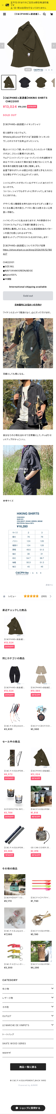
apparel (6, 1052)
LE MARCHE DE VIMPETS (15, 1025)
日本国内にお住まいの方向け (28, 304)
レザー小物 (7, 998)
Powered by (25, 1085)
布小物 (5, 989)
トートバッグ (8, 1034)
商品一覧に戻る (28, 1066)
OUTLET (6, 1016)
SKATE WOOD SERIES (14, 1043)
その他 (5, 1007)
